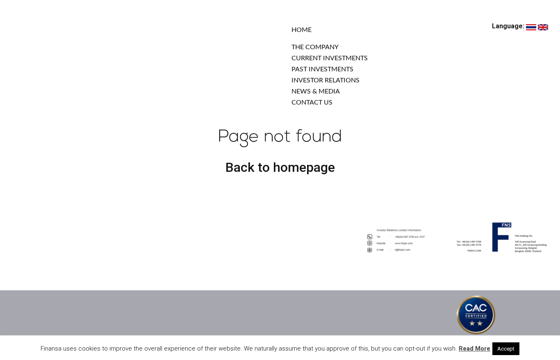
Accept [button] (505, 349)
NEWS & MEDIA (315, 91)
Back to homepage (280, 167)
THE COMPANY (315, 47)
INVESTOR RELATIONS (325, 80)
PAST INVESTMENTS (322, 69)
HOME (301, 30)
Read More (474, 348)
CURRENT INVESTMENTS (329, 58)
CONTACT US (311, 102)
